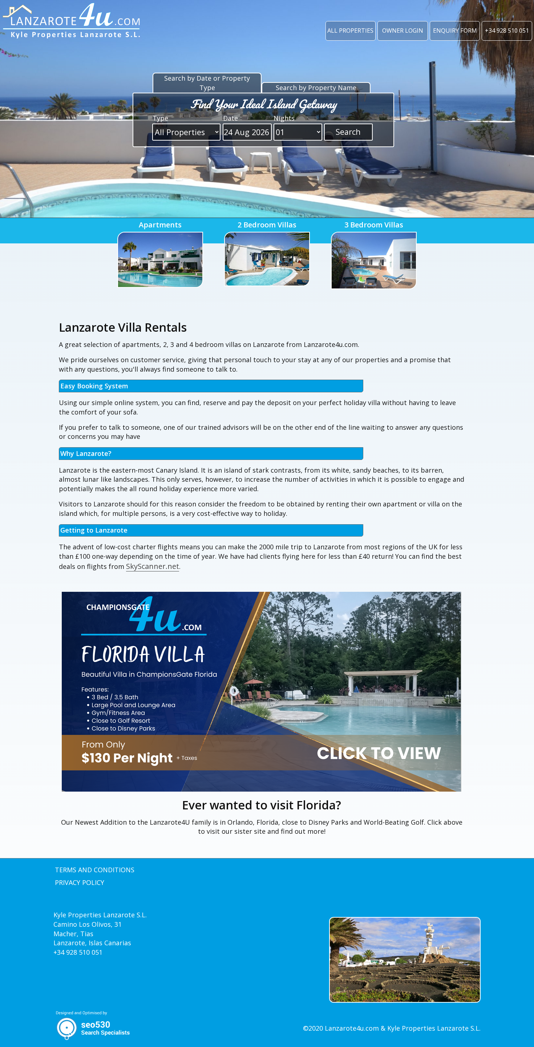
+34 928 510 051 (507, 31)
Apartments (160, 225)
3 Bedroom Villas (373, 225)
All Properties (350, 31)
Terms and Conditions (94, 869)
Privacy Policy (79, 882)
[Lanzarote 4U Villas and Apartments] (72, 22)
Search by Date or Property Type (207, 83)
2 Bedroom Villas (267, 225)
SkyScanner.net (152, 566)
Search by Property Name (316, 87)
